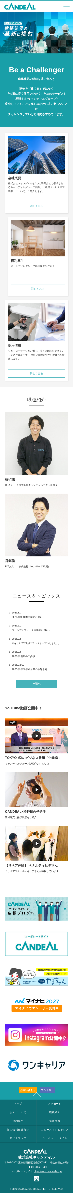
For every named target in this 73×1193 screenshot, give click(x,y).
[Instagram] (36, 1180)
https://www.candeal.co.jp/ (48, 1171)
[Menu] (66, 7)
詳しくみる (36, 206)
